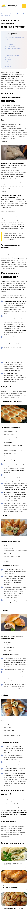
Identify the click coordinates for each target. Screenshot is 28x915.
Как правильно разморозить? (12, 50)
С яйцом (9, 61)
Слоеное (11, 44)
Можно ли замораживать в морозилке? (14, 37)
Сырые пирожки (11, 46)
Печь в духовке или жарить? (12, 64)
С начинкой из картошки (13, 55)
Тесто (8, 39)
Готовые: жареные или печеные (14, 48)
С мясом (9, 59)
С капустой (9, 57)
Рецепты (7, 53)
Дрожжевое (12, 42)
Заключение (8, 66)
